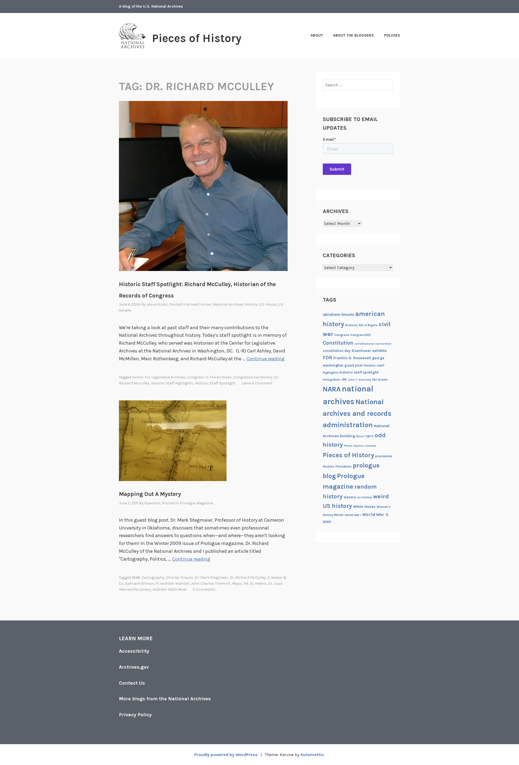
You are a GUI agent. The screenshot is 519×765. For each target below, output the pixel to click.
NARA (332, 389)
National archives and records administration (357, 413)
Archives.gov (134, 667)
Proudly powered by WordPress (226, 754)
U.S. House (267, 304)
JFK (344, 379)
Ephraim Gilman (139, 583)
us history (364, 497)
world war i (353, 515)
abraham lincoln (338, 314)
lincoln (383, 379)
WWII (327, 522)
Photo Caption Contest (360, 445)
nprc (369, 436)
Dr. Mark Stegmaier (211, 577)
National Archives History (235, 304)
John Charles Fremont (210, 583)
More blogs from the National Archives (165, 699)
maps (237, 583)
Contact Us (132, 683)
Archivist (351, 325)
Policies (392, 35)
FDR (327, 358)
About (317, 35)
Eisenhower (361, 351)
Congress (342, 335)
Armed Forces (199, 304)
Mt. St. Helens (255, 583)
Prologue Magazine (196, 503)
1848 (136, 577)
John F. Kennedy (359, 379)
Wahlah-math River (170, 589)
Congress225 (361, 335)
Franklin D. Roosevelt (352, 358)
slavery (350, 497)
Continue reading (266, 359)
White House (364, 506)
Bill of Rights (368, 325)
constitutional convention (372, 343)
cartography (153, 577)
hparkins (152, 503)
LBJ (374, 379)
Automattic (312, 754)
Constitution (338, 343)
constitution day (337, 351)
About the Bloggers (353, 35)
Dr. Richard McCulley (248, 577)
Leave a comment (256, 383)
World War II (375, 514)
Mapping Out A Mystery (150, 494)
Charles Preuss (179, 577)
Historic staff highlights (172, 383)
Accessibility (134, 651)
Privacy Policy (135, 715)
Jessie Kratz (157, 304)
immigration (331, 379)
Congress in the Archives (209, 377)
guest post (353, 365)
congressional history (252, 377)
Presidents (343, 466)
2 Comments (204, 589)
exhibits (379, 350)
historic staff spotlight (215, 383)
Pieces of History (196, 38)
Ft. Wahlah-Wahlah (172, 583)
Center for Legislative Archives (159, 377)
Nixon (360, 436)
